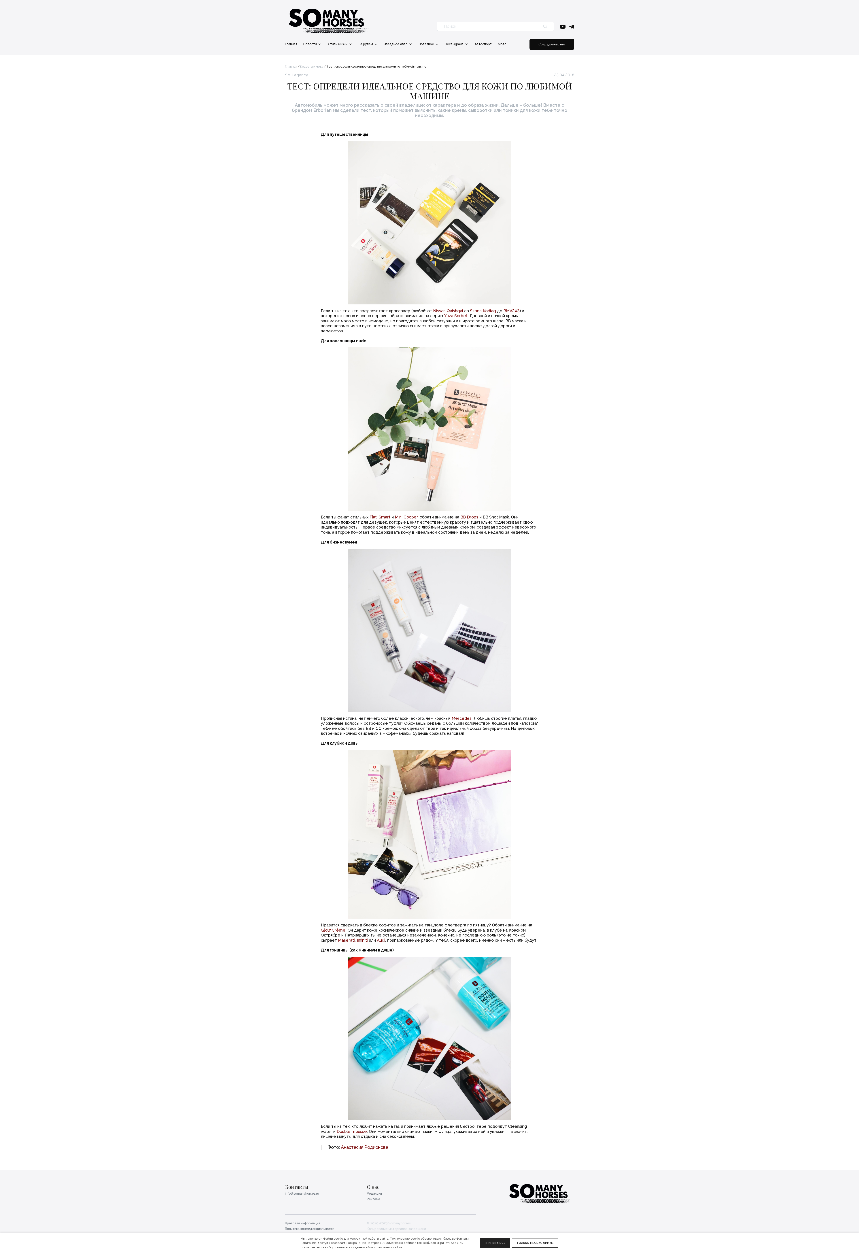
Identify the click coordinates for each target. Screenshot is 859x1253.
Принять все (495, 1243)
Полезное (427, 44)
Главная (291, 44)
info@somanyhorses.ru (302, 1193)
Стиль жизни (338, 44)
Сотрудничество (551, 44)
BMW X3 (511, 310)
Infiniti (362, 940)
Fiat (373, 517)
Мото (502, 44)
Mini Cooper (406, 517)
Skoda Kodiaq (483, 310)
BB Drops (469, 517)
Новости (310, 44)
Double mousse (352, 1131)
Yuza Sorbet (456, 315)
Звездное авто (396, 44)
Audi (381, 940)
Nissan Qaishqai (448, 310)
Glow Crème (333, 930)
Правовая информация (302, 1223)
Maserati (346, 940)
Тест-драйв (454, 44)
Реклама (373, 1199)
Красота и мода (311, 66)
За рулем (366, 44)
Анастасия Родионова (364, 1147)
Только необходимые (535, 1243)
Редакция (374, 1193)
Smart (384, 517)
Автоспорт (483, 44)
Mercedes (462, 718)
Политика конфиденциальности (309, 1229)
